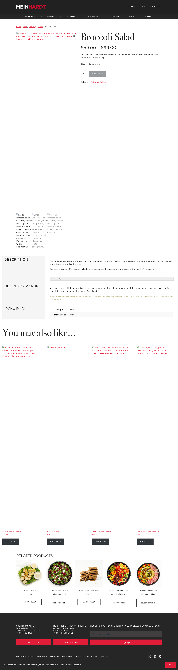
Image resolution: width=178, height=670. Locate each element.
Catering (32, 27)
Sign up (126, 642)
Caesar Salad (30, 590)
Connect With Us (70, 642)
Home (18, 27)
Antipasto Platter (148, 590)
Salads (40, 27)
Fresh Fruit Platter (118, 590)
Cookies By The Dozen (89, 590)
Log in (143, 6)
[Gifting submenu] (60, 16)
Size (83, 64)
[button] (74, 36)
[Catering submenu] (81, 16)
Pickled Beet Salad (59, 590)
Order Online (33, 642)
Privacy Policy (75, 656)
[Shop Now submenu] (41, 16)
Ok (170, 664)
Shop (25, 27)
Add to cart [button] (10, 541)
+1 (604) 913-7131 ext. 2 (63, 633)
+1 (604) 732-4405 (24, 633)
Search (132, 6)
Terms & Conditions (94, 656)
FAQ (107, 656)
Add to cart (97, 74)
